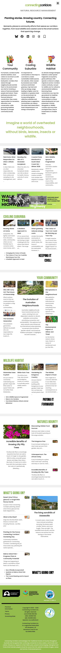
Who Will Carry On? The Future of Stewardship (8, 292)
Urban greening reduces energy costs (37, 231)
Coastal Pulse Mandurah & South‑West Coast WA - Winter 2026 (36, 161)
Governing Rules (10, 616)
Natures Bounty (47, 422)
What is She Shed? (10, 517)
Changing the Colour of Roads (15, 253)
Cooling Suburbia (30, 66)
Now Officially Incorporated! (15, 570)
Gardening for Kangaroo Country (36, 374)
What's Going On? (14, 493)
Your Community (10, 66)
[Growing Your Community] (10, 59)
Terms (7, 611)
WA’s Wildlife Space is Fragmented (50, 159)
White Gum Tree (23, 372)
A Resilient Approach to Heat (22, 231)
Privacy (7, 614)
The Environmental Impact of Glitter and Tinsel (51, 329)
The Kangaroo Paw (38, 441)
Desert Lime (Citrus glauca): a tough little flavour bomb (11, 499)
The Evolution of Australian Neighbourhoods (30, 302)
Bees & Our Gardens (12, 399)
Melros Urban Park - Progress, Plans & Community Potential (11, 556)
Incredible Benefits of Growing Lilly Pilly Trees (16, 444)
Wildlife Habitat (51, 66)
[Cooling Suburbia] (30, 59)
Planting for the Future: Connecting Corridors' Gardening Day (11, 534)
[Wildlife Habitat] (51, 59)
